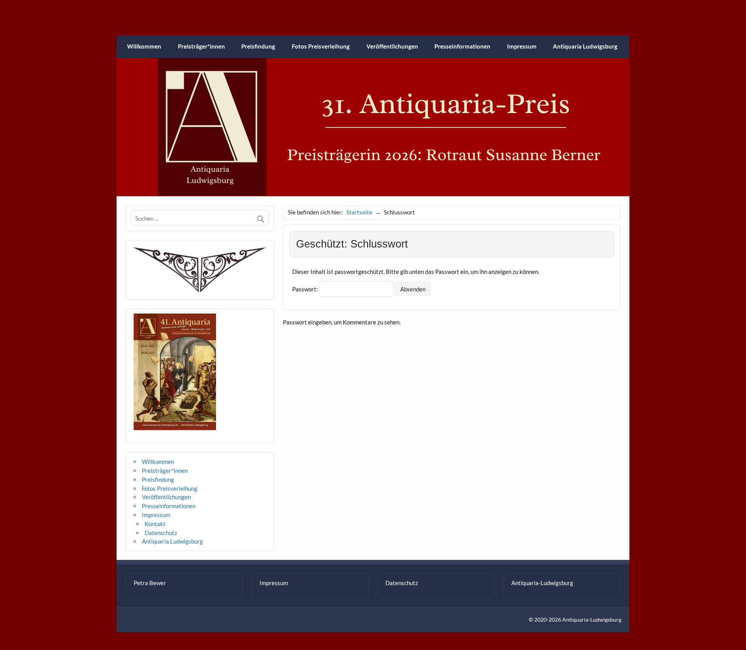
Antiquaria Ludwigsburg (585, 46)
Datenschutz (161, 532)
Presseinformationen (462, 46)
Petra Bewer (150, 582)
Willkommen (144, 46)
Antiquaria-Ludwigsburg (542, 582)
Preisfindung (258, 46)
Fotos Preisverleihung (321, 46)
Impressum (522, 46)
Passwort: (305, 289)
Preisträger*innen (201, 46)
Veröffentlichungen (392, 46)
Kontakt (155, 523)
